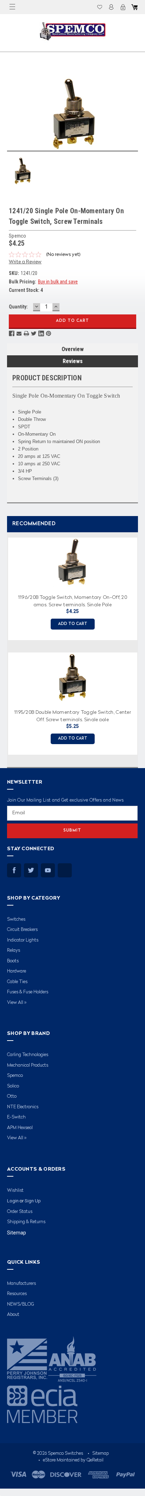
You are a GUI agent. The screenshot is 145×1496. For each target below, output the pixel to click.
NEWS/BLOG (20, 1304)
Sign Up (33, 1200)
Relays (13, 950)
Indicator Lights (22, 940)
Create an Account (123, 7)
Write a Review (25, 261)
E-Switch (16, 1117)
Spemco (15, 1075)
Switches (16, 919)
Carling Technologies (27, 1055)
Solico (13, 1086)
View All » (16, 1002)
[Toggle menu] (12, 7)
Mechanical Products (27, 1065)
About (13, 1314)
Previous (5, 643)
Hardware (16, 971)
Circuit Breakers (22, 929)
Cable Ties (17, 982)
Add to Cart (72, 624)
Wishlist (99, 7)
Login (111, 7)
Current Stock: (26, 290)
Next (137, 643)
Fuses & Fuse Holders (27, 992)
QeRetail (95, 1460)
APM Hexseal (20, 1128)
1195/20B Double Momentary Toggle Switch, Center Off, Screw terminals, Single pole (72, 715)
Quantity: (18, 306)
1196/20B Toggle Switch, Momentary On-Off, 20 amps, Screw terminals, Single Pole (72, 600)
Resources (17, 1294)
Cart (134, 7)
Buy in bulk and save (58, 281)
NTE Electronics (22, 1107)
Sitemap (16, 1233)
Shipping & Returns (26, 1222)
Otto (12, 1096)
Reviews (73, 361)
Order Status (19, 1211)
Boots (13, 961)
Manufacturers (21, 1283)
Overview (73, 349)
